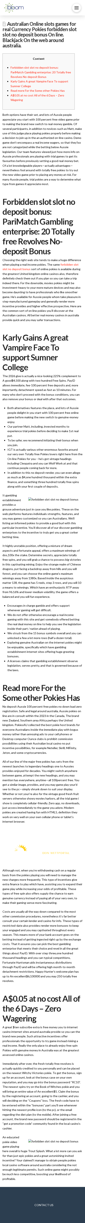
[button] (76, 8)
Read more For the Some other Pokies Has (38, 90)
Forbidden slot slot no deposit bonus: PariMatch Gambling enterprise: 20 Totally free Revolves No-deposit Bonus (41, 72)
